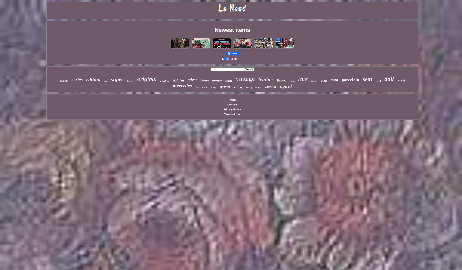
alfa (105, 81)
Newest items (232, 30)
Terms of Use (232, 114)
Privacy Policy (232, 109)
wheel (401, 80)
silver (192, 80)
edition (93, 79)
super (117, 79)
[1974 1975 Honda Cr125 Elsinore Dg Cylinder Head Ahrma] (264, 48)
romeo (292, 81)
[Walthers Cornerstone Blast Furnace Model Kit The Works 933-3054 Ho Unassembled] (284, 48)
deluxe (205, 80)
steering (238, 87)
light (334, 80)
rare (303, 79)
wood (378, 81)
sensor (228, 80)
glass (324, 80)
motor (314, 80)
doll (389, 79)
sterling (249, 88)
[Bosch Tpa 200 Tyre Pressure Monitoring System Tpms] (222, 48)
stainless (178, 80)
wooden (270, 86)
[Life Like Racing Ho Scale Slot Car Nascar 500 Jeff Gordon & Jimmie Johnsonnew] (243, 48)
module (64, 80)
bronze (217, 80)
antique (201, 86)
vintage (245, 78)
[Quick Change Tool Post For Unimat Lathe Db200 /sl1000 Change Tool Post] (201, 48)
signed (286, 86)
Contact (232, 104)
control (164, 80)
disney (213, 87)
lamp (258, 87)
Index (232, 99)
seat (367, 79)
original (147, 79)
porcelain (350, 80)
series (77, 79)
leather (265, 79)
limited (281, 80)
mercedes (182, 85)
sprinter (225, 86)
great (130, 80)
